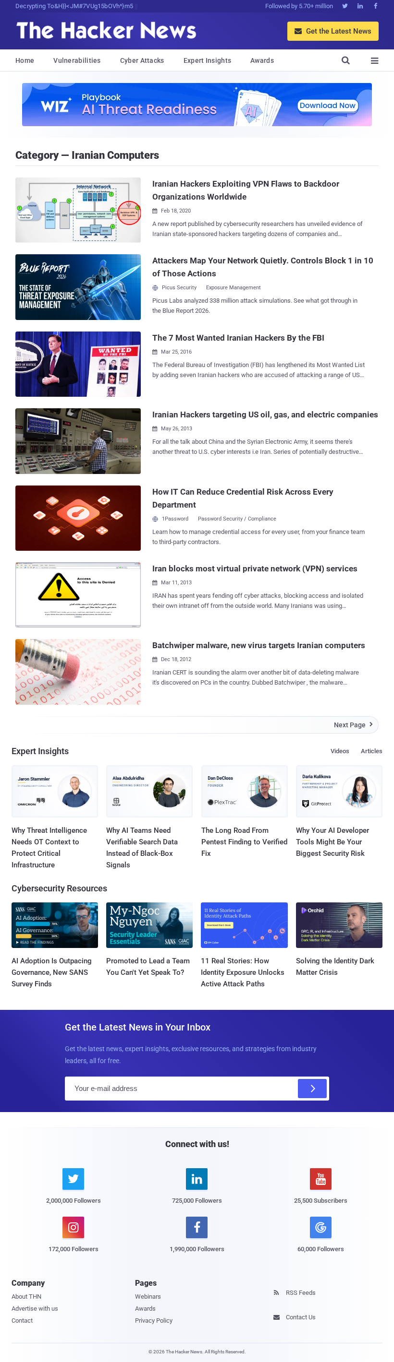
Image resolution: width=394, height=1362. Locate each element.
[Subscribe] (312, 1088)
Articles (371, 751)
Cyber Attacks (142, 60)
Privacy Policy (153, 1320)
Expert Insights (208, 60)
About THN (26, 1296)
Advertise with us (35, 1308)
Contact (22, 1320)
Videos (340, 751)
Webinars (148, 1296)
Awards (262, 60)
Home (24, 60)
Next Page (353, 725)
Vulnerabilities (77, 60)
